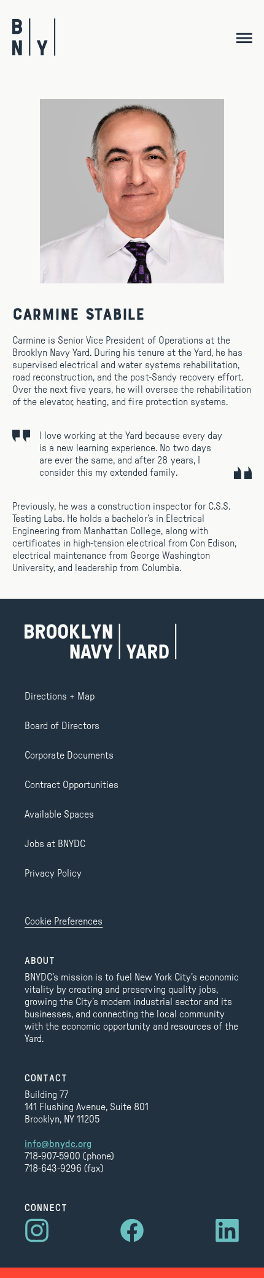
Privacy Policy (53, 873)
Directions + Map (60, 696)
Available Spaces (59, 814)
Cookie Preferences (64, 921)
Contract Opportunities (71, 785)
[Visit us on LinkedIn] (227, 1230)
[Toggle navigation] (244, 37)
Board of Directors (62, 726)
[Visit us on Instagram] (37, 1230)
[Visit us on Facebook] (132, 1230)
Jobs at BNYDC (55, 844)
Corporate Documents (69, 755)
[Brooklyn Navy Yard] (34, 37)
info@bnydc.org (58, 1144)
